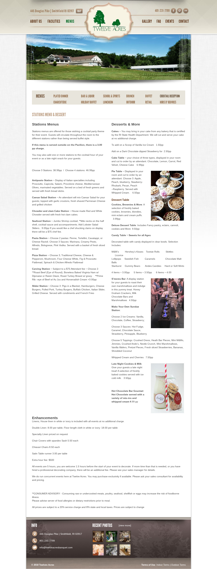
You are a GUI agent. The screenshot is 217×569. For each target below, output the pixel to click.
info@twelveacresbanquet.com (56, 547)
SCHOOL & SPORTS (111, 96)
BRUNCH (130, 96)
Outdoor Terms (178, 565)
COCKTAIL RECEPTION (170, 96)
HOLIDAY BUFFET (89, 102)
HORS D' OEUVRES (168, 102)
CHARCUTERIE (59, 102)
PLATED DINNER (60, 96)
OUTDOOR (130, 102)
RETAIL (148, 102)
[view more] (125, 525)
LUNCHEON (108, 102)
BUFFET (148, 96)
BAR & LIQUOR (87, 96)
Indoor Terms (162, 565)
